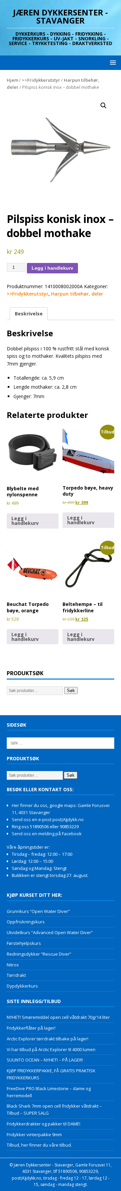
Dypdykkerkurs (22, 986)
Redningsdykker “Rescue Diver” (39, 954)
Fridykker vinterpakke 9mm (34, 1134)
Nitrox (13, 965)
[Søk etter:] (60, 743)
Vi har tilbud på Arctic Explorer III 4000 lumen (51, 1049)
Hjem (12, 80)
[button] (111, 62)
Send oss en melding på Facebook (47, 834)
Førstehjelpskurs (24, 943)
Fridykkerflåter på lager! (31, 1028)
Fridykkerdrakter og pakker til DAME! (43, 1124)
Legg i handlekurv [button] (25, 520)
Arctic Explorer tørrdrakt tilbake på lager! (47, 1039)
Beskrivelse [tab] (29, 313)
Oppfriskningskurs (26, 922)
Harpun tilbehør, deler (77, 294)
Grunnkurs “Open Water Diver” (38, 911)
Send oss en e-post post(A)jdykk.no (48, 819)
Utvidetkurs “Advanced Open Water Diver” (50, 932)
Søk (71, 690)
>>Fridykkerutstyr (41, 80)
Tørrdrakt (16, 975)
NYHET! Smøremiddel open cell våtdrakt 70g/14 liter (58, 1017)
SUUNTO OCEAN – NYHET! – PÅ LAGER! (45, 1060)
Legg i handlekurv (52, 268)
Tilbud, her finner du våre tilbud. (39, 1145)
